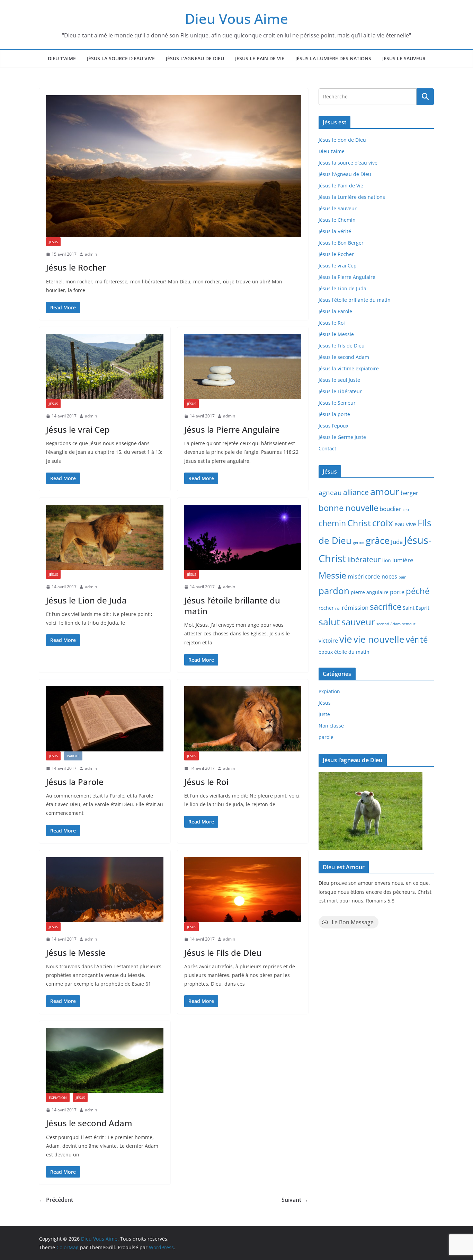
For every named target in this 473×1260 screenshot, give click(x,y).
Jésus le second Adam (89, 1123)
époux (326, 652)
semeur (409, 624)
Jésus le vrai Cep (78, 429)
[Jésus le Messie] (104, 889)
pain (403, 577)
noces (389, 576)
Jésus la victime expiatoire (349, 368)
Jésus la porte (334, 414)
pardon (334, 591)
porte (397, 592)
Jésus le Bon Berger (341, 242)
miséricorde (364, 576)
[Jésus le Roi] (243, 718)
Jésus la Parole (75, 781)
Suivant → (295, 1200)
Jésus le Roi (206, 781)
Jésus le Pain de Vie (259, 58)
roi (337, 608)
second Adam (388, 624)
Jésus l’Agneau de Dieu (195, 58)
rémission (355, 607)
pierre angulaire (370, 592)
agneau (330, 492)
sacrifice (385, 606)
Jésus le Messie (76, 952)
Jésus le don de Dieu (342, 139)
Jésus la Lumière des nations (333, 58)
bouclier (390, 509)
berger (409, 493)
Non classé (331, 725)
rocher (326, 608)
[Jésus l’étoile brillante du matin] (243, 537)
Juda (397, 542)
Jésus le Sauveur (404, 58)
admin (91, 254)
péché (417, 591)
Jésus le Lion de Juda (86, 600)
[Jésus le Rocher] (173, 166)
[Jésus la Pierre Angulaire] (243, 366)
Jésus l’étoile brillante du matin (232, 605)
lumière (402, 560)
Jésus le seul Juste (339, 380)
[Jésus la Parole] (104, 718)
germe (358, 542)
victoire (328, 640)
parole (73, 756)
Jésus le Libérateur (340, 391)
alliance (356, 492)
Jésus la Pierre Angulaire (232, 429)
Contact (327, 448)
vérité (417, 639)
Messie (332, 575)
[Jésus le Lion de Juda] (104, 537)
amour (384, 491)
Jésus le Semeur (337, 402)
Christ (359, 523)
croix (382, 523)
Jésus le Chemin (337, 220)
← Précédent (56, 1200)
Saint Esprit (416, 608)
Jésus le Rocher (76, 267)
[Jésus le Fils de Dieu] (243, 889)
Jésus (53, 241)
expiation (58, 1097)
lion (386, 560)
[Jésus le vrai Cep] (104, 366)
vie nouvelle (379, 639)
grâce (378, 540)
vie (345, 639)
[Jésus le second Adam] (104, 1060)
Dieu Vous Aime (236, 18)
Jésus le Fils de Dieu (222, 952)
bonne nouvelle (348, 507)
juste (324, 714)
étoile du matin (351, 652)
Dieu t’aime (62, 58)
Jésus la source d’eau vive (121, 58)
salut (329, 622)
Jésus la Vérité (335, 231)
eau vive (405, 524)
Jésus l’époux (333, 425)
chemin (332, 523)
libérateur (364, 559)
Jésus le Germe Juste (342, 437)
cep (406, 509)
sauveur (358, 622)
